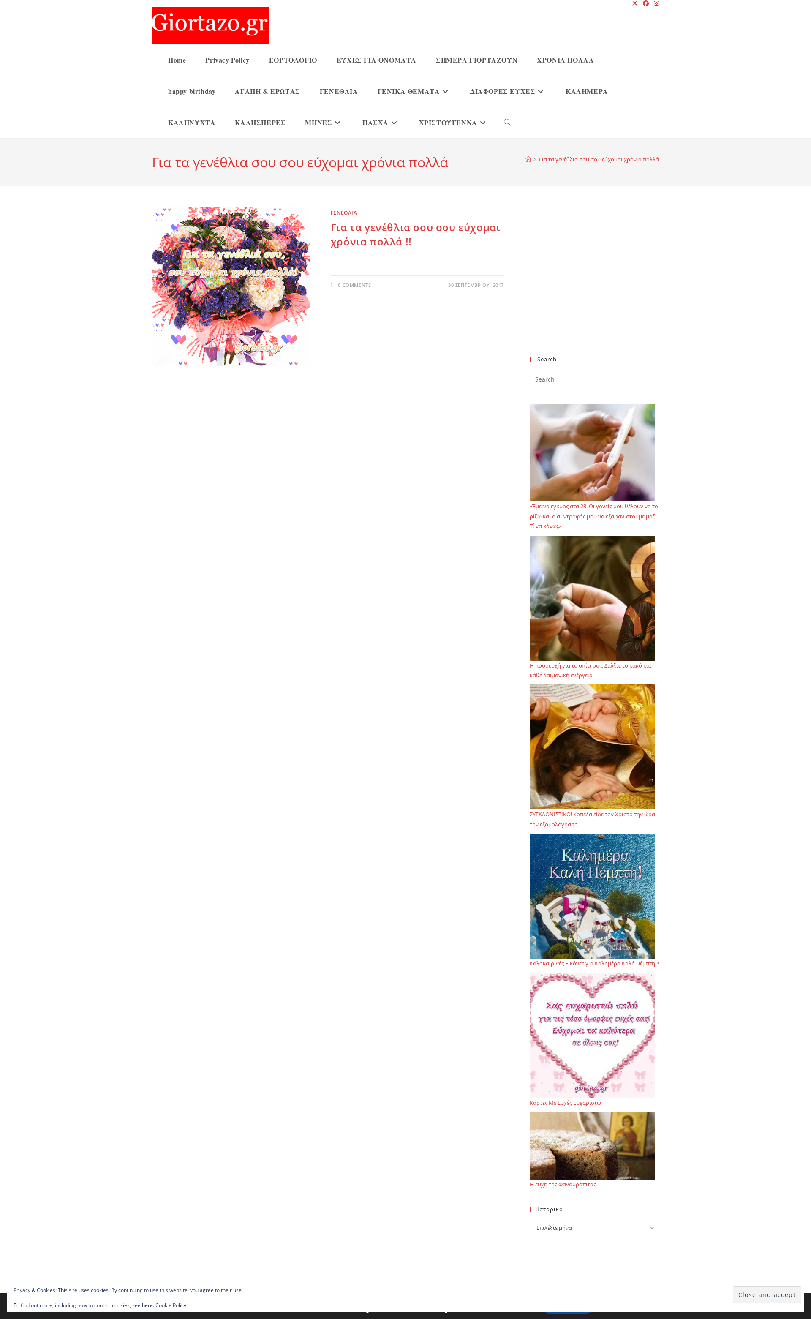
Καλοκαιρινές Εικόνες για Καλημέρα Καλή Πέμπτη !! (594, 963)
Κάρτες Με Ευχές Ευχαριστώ (565, 1102)
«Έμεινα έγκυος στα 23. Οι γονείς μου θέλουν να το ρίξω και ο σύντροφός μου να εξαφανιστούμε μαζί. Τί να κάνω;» (594, 516)
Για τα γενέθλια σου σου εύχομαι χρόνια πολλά (599, 159)
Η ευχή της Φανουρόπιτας (563, 1184)
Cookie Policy (170, 1305)
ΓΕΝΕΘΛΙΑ (344, 212)
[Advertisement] (594, 287)
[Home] (528, 159)
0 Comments (354, 285)
